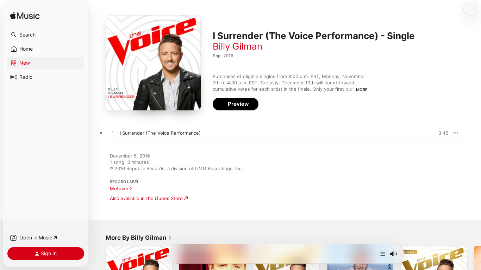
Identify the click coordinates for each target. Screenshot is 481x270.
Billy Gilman (237, 46)
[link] (139, 238)
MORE (362, 89)
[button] (46, 35)
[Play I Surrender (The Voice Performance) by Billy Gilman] (113, 133)
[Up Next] (382, 254)
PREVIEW (440, 133)
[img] (24, 16)
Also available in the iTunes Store (146, 198)
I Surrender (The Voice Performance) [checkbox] (160, 133)
